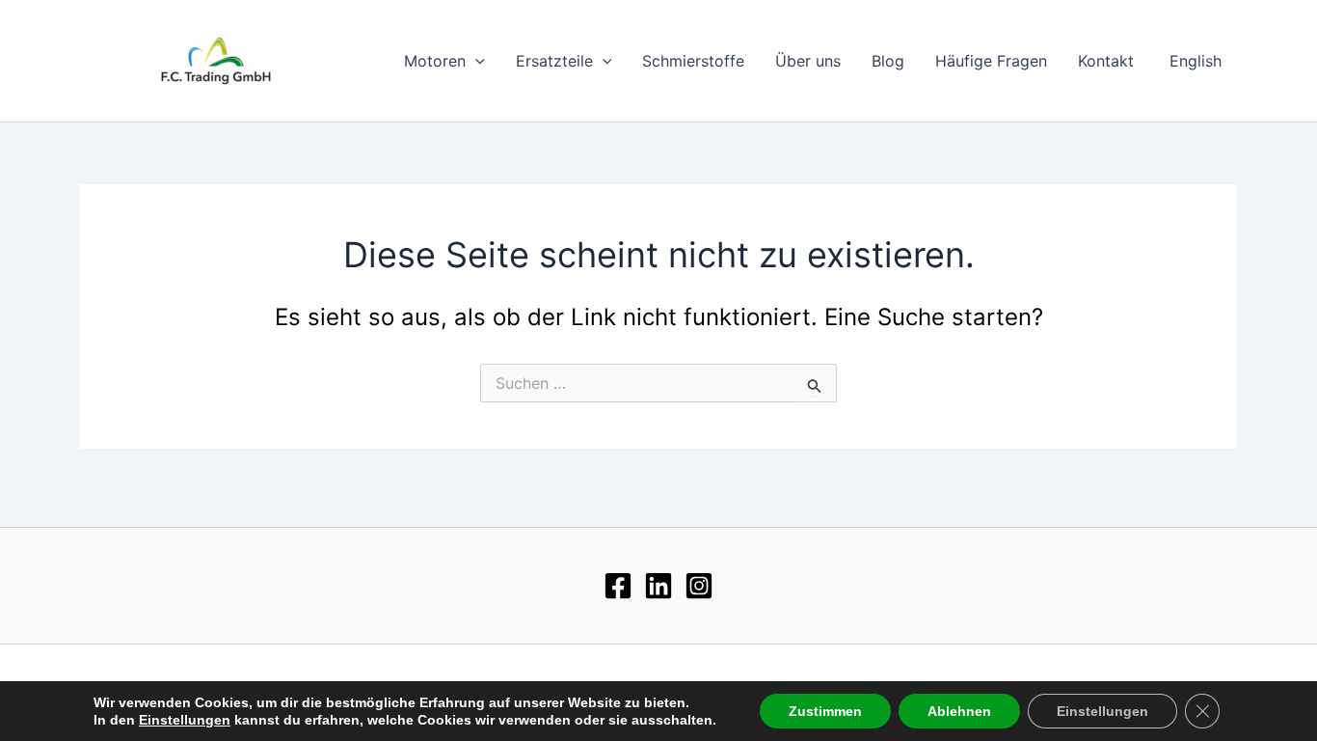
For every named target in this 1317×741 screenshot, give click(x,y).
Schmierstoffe (693, 60)
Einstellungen (184, 719)
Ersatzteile (554, 60)
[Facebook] (618, 585)
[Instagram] (699, 585)
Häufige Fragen (991, 60)
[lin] (658, 585)
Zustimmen (825, 711)
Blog (888, 60)
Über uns (808, 60)
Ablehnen (959, 711)
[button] (475, 60)
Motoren (435, 60)
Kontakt (1106, 60)
